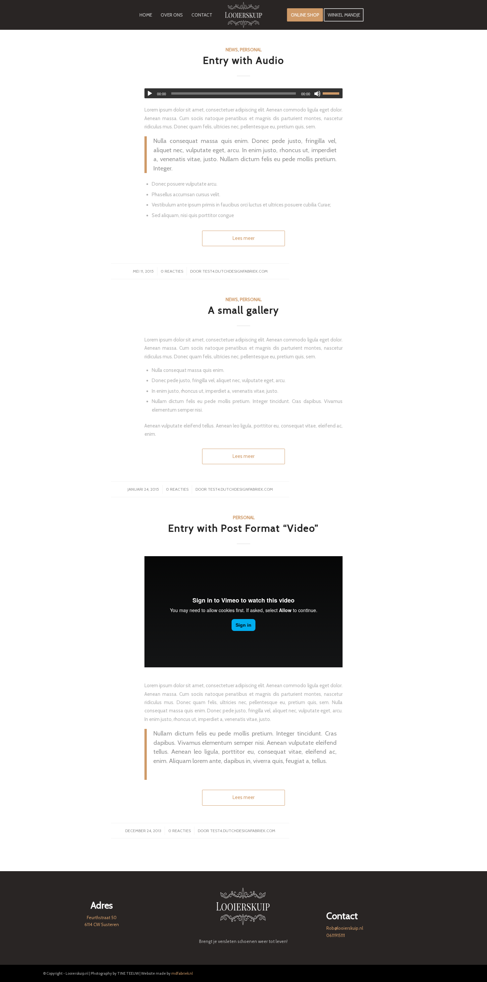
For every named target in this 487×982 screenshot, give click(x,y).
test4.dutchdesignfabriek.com (235, 271)
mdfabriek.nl (182, 973)
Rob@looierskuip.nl (344, 928)
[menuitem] (145, 15)
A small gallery (243, 310)
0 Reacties (172, 271)
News (232, 49)
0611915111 (335, 935)
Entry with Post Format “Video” (243, 528)
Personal (250, 49)
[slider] (333, 93)
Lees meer (243, 238)
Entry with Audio (243, 60)
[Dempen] (317, 93)
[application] (243, 93)
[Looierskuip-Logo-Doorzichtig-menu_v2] (243, 15)
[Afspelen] (149, 93)
